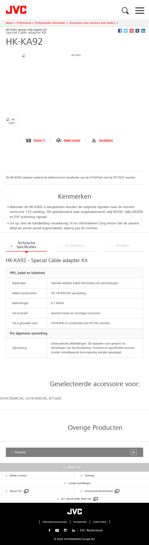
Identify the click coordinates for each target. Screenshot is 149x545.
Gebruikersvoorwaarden (55, 522)
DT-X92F (55, 398)
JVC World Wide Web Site (76, 498)
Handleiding (106, 140)
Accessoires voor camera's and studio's (92, 22)
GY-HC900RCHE (11, 398)
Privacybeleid (80, 522)
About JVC (16, 491)
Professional (24, 22)
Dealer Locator (72, 140)
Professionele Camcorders (50, 22)
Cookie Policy (100, 522)
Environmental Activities (99, 491)
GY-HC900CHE (36, 398)
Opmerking (19, 348)
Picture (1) (39, 140)
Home (9, 22)
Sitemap (89, 475)
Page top (74, 467)
